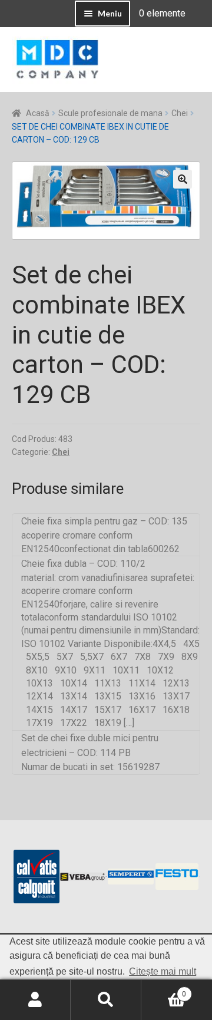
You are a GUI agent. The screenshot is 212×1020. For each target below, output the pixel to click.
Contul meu (35, 1000)
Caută (106, 1000)
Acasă (37, 113)
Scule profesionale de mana (110, 113)
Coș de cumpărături (163, 990)
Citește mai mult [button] (162, 971)
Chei (179, 113)
